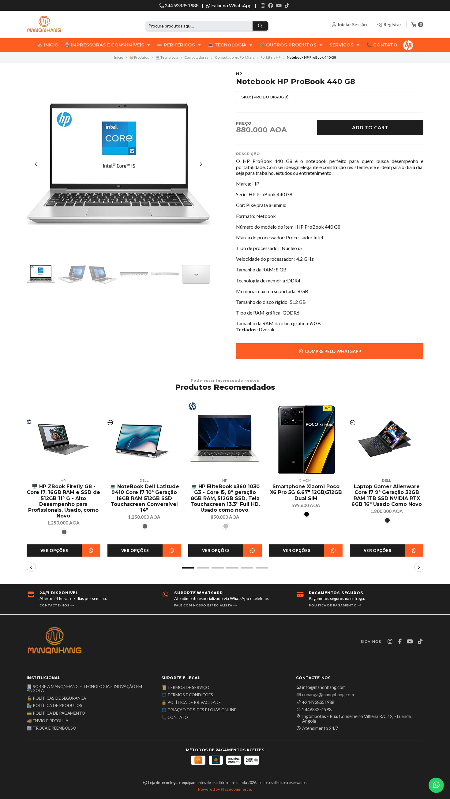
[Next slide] (200, 164)
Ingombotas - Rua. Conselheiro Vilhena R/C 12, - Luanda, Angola (357, 718)
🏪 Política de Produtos (54, 706)
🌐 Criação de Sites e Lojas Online (198, 710)
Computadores (196, 57)
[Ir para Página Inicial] (54, 24)
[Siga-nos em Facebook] (270, 5)
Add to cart (370, 127)
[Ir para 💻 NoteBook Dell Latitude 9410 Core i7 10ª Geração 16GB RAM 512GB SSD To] (144, 438)
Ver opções (54, 550)
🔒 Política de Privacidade (191, 703)
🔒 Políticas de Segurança (56, 698)
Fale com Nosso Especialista (203, 605)
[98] (306, 514)
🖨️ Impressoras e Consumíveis (104, 45)
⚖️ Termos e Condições (187, 695)
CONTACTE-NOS (54, 605)
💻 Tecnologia (228, 45)
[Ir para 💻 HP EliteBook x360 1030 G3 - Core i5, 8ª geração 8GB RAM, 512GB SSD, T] (225, 438)
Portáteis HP (270, 57)
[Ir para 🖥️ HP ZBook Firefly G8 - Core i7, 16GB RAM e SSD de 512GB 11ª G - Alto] (63, 438)
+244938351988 (318, 702)
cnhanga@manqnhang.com (328, 695)
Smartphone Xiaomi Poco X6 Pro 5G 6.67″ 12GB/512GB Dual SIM (306, 492)
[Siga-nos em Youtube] (279, 5)
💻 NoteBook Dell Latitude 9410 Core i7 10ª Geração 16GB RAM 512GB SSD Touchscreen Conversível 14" (144, 498)
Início (118, 57)
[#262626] (387, 520)
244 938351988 (181, 5)
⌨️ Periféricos (176, 45)
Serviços (342, 45)
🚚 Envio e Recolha (47, 721)
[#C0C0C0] (225, 526)
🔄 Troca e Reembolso (51, 728)
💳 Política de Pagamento (56, 713)
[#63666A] (64, 532)
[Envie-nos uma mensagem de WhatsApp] (436, 785)
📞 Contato (381, 45)
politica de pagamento (333, 605)
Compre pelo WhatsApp (332, 351)
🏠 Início (47, 45)
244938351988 (317, 710)
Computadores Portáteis (234, 57)
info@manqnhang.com (324, 687)
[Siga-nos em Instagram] (263, 5)
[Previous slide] (36, 164)
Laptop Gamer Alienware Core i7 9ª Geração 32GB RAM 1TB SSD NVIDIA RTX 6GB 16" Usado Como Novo (386, 495)
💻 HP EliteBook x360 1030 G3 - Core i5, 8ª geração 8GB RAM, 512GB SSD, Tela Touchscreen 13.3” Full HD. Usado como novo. (225, 498)
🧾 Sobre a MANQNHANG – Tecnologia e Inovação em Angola (84, 689)
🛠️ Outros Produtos (288, 45)
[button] (188, 568)
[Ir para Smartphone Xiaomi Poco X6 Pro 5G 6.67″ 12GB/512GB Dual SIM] (306, 438)
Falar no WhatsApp (231, 5)
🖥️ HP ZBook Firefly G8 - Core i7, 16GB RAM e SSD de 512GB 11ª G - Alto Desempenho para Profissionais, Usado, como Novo (63, 501)
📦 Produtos (139, 57)
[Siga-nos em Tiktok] (287, 5)
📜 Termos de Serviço (185, 688)
